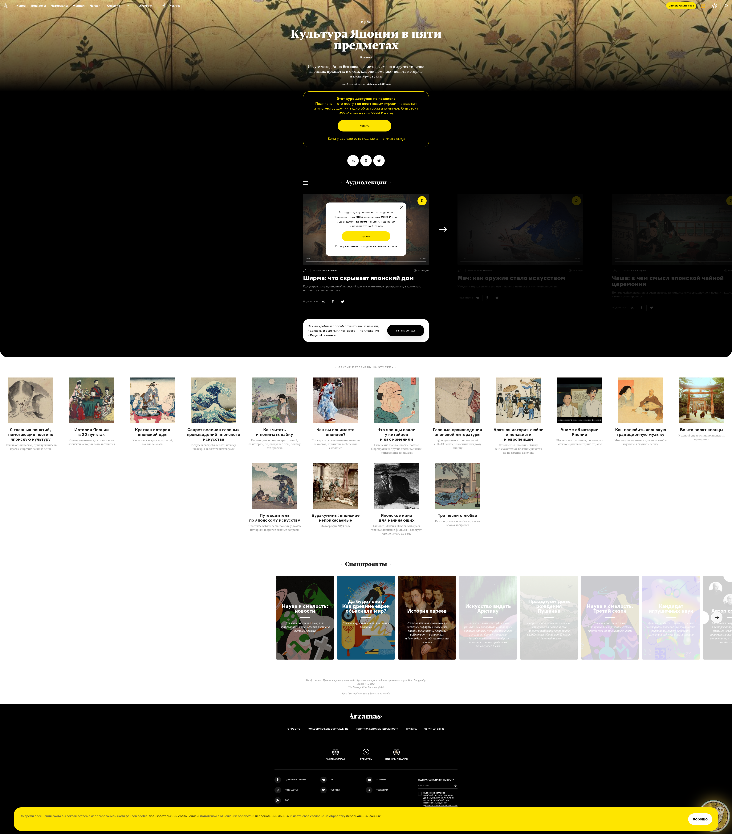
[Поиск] (726, 6)
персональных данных (272, 816)
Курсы (21, 5)
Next (443, 229)
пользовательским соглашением (174, 816)
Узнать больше (406, 330)
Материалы (59, 5)
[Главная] (366, 716)
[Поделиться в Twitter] (379, 160)
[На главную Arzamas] (5, 5)
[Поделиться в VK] (353, 160)
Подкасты (38, 5)
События (113, 5)
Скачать (681, 5)
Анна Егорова (345, 66)
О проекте (293, 729)
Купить (364, 125)
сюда (400, 139)
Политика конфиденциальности (377, 729)
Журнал (78, 5)
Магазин (95, 5)
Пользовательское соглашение (328, 729)
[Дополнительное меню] (127, 6)
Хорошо (700, 819)
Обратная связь (434, 729)
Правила (411, 729)
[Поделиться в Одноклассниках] (366, 160)
